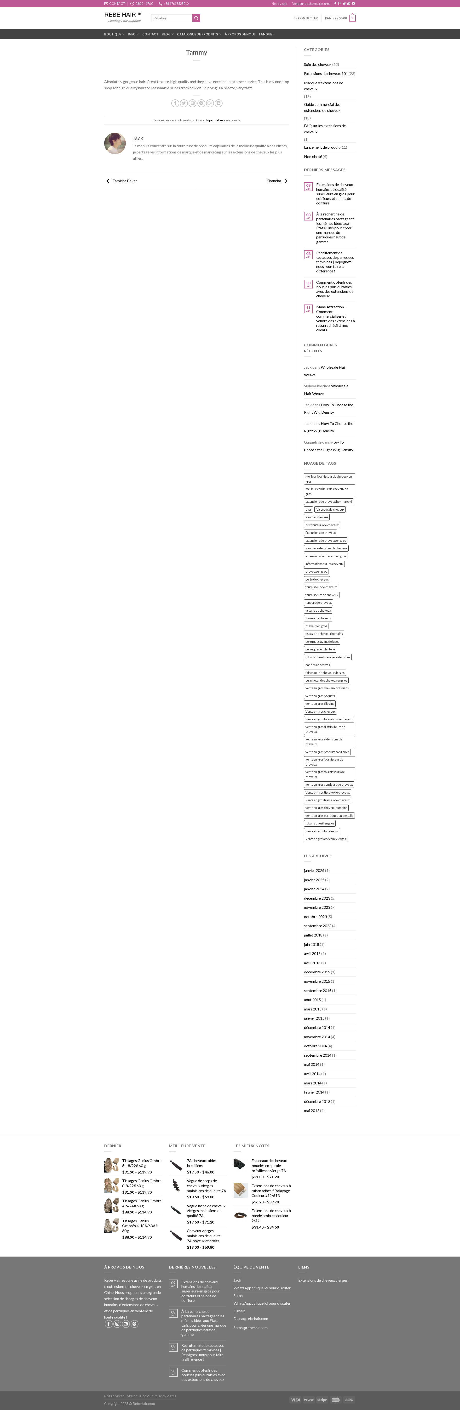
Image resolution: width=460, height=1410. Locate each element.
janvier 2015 (314, 1018)
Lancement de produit (322, 147)
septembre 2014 (317, 1055)
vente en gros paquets (320, 696)
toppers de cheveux (318, 602)
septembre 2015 (317, 990)
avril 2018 (312, 953)
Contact (150, 34)
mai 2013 (311, 1110)
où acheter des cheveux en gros (326, 680)
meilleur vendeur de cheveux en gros (326, 491)
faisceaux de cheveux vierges (325, 673)
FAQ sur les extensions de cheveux (325, 128)
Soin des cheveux (318, 64)
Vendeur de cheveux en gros (311, 4)
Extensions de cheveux (320, 533)
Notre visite (279, 4)
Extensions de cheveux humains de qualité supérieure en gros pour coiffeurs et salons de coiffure (335, 193)
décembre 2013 (317, 1101)
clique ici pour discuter (272, 1288)
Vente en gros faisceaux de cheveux (329, 719)
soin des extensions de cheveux (326, 548)
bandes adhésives (317, 665)
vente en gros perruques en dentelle (329, 816)
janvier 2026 (314, 870)
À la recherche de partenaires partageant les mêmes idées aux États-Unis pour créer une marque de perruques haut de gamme (335, 228)
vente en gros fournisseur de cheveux (324, 761)
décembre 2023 (317, 898)
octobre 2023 (315, 916)
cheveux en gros (316, 571)
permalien (216, 120)
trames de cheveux (318, 618)
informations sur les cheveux (324, 564)
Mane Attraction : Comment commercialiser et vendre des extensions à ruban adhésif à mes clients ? (335, 318)
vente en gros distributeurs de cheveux (325, 729)
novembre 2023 (317, 907)
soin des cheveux (316, 517)
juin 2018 (311, 944)
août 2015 (312, 999)
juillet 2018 (313, 935)
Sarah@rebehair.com (251, 1327)
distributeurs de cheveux (322, 525)
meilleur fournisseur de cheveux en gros (328, 478)
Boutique (112, 34)
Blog (166, 34)
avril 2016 (312, 962)
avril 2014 (312, 1073)
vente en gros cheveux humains (326, 808)
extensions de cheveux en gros (325, 540)
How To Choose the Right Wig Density (328, 408)
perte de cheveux (316, 579)
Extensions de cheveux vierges (323, 1280)
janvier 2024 (314, 888)
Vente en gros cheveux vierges (325, 839)
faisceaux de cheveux (330, 509)
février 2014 (314, 1092)
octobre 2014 (315, 1045)
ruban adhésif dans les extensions (327, 657)
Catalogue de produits (197, 34)
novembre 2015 (317, 981)
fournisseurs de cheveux (321, 595)
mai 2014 (311, 1064)
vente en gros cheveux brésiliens (327, 688)
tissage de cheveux (318, 610)
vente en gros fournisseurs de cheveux (325, 774)
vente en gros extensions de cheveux (323, 741)
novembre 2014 (317, 1036)
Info (132, 34)
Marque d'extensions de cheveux (323, 85)
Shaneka (274, 181)
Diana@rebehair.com (251, 1318)
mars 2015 (313, 1009)
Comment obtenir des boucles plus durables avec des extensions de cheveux (334, 289)
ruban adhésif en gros (319, 823)
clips (308, 509)
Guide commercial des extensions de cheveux (322, 107)
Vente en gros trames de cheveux (327, 800)
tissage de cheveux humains (324, 634)
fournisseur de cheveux (321, 587)
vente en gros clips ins (319, 703)
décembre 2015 (317, 972)
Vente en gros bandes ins (322, 831)
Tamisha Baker (124, 181)
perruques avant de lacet (322, 641)
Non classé (313, 156)
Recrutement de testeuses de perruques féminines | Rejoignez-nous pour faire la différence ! (335, 261)
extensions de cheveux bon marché (328, 501)
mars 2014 (313, 1083)
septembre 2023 (317, 925)
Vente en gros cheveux (320, 711)
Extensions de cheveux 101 (326, 73)
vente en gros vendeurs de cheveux (329, 784)
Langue (265, 34)
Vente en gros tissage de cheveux (327, 792)
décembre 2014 (317, 1027)
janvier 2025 (314, 879)
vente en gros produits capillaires (327, 752)
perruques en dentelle (320, 649)
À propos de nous (240, 34)
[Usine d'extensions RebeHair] (124, 18)
